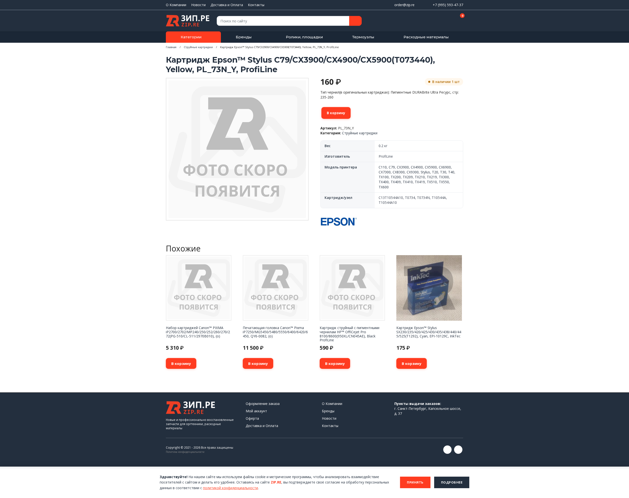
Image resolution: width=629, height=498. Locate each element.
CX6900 (445, 167)
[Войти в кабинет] (442, 21)
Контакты (256, 4)
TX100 (384, 177)
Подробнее (452, 482)
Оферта (252, 418)
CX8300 (399, 172)
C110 (383, 167)
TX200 (396, 177)
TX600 (384, 187)
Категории (191, 37)
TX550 (444, 182)
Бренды (244, 37)
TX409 (396, 182)
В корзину (336, 113)
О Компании (176, 4)
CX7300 (385, 172)
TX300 (444, 177)
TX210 (420, 177)
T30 (443, 172)
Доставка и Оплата (227, 4)
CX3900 (403, 167)
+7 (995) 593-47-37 (448, 4)
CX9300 (413, 172)
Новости (198, 4)
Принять (415, 482)
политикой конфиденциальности (230, 487)
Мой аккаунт (256, 411)
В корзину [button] (181, 363)
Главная (171, 47)
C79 (392, 167)
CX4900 (417, 167)
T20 (435, 172)
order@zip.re (404, 4)
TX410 (408, 182)
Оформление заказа (263, 403)
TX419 (420, 182)
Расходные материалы (426, 37)
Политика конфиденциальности (185, 452)
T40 (451, 172)
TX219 (432, 177)
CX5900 (431, 167)
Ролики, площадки (304, 37)
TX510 (432, 182)
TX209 (408, 177)
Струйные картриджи (198, 47)
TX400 (384, 182)
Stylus (425, 172)
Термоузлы (363, 37)
